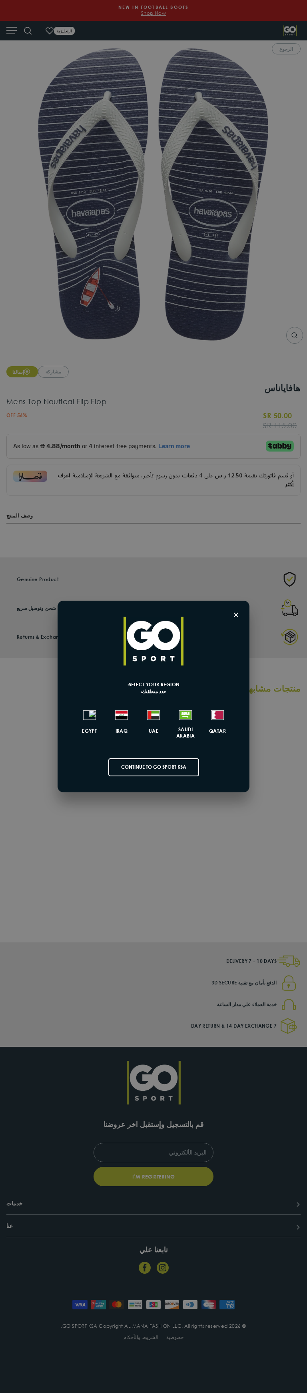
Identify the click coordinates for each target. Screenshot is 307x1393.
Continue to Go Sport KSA (153, 767)
